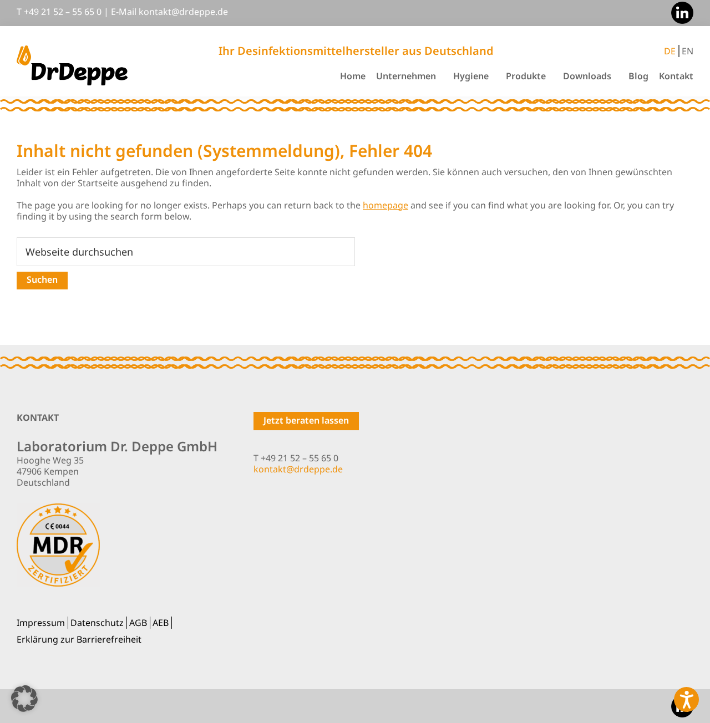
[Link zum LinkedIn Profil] (679, 12)
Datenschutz (97, 623)
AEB (161, 623)
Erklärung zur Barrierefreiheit (79, 639)
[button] (24, 698)
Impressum (41, 623)
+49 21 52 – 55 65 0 (63, 12)
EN (687, 51)
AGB (138, 623)
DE (670, 51)
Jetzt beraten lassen (306, 420)
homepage (385, 205)
